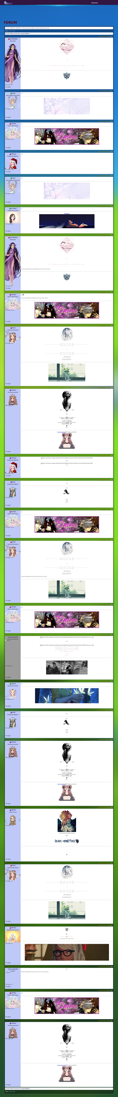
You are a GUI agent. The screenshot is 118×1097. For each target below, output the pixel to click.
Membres (12, 28)
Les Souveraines (62, 432)
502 (14, 30)
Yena (13, 93)
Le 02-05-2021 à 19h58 (105, 681)
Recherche (18, 28)
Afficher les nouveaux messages (28, 28)
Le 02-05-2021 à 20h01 (105, 1021)
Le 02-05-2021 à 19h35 (105, 91)
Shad (13, 328)
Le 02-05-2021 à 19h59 (105, 710)
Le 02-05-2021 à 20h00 (105, 966)
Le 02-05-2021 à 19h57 (105, 635)
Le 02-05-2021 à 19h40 (105, 235)
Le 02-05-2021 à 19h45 (105, 387)
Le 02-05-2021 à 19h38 (105, 206)
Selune (14, 683)
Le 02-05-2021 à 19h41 (105, 292)
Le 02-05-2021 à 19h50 (105, 509)
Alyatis (14, 810)
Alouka (14, 927)
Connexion (94, 3)
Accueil (7, 28)
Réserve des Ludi (15, 33)
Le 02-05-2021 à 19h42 (105, 325)
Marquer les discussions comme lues (42, 28)
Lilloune (13, 154)
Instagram (66, 213)
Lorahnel (14, 208)
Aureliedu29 (14, 39)
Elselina (13, 123)
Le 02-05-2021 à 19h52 (105, 604)
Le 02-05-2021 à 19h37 (105, 151)
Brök (13, 482)
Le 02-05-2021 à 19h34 (105, 36)
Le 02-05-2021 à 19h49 (105, 479)
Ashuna (14, 390)
